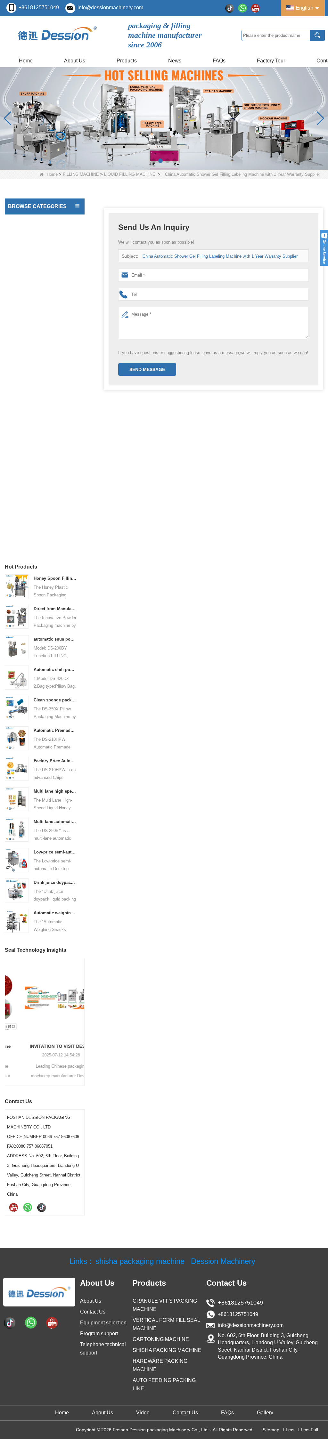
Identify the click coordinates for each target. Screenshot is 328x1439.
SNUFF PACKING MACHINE (38, 401)
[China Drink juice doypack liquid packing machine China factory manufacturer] (17, 890)
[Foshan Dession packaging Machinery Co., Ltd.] (39, 1291)
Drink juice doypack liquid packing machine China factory (55, 882)
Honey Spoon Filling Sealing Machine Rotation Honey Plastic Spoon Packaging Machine (55, 578)
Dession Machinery (223, 1261)
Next (82, 1013)
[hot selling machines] (164, 118)
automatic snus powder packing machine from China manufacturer (55, 639)
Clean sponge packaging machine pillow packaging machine (55, 700)
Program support (99, 1333)
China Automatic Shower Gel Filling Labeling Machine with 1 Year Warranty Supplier (220, 256)
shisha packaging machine (139, 1261)
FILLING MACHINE (81, 174)
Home (26, 60)
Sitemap (271, 1429)
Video (143, 1412)
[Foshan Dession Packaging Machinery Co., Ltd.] (57, 35)
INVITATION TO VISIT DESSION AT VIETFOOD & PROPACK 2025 (44, 1046)
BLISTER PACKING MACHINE (40, 486)
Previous (7, 1013)
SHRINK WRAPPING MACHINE (31, 528)
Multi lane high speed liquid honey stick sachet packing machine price (55, 791)
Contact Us (92, 1311)
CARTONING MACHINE (34, 413)
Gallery (265, 1412)
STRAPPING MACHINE (33, 511)
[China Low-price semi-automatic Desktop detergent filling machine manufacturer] (17, 859)
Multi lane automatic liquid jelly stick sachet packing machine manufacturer (55, 821)
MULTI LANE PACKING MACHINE (33, 339)
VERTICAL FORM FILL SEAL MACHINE (39, 224)
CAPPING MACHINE (30, 297)
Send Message (147, 369)
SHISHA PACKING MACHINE (39, 388)
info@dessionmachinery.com (110, 7)
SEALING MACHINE (30, 499)
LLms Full (308, 1429)
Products (127, 60)
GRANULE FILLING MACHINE (30, 256)
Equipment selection (103, 1322)
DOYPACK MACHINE (31, 323)
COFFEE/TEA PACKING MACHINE (34, 372)
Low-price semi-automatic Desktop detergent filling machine (55, 852)
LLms (288, 1429)
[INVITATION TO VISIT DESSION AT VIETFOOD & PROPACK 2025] (44, 997)
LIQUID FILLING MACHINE (129, 174)
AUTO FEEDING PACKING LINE (37, 470)
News (174, 60)
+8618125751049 (39, 7)
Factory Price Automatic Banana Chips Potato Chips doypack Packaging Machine (55, 760)
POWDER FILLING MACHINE (42, 272)
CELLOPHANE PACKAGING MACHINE (38, 450)
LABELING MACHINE (31, 310)
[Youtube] (255, 8)
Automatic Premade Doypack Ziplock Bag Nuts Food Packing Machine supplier (55, 730)
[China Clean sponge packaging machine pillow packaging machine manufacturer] (17, 707)
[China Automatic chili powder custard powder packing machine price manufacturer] (17, 677)
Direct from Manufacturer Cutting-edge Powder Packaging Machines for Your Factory (55, 608)
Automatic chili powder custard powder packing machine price (55, 669)
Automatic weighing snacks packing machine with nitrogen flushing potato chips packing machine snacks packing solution (55, 912)
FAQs (219, 60)
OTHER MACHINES (30, 544)
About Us (74, 60)
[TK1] (229, 8)
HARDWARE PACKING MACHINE (33, 430)
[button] (153, 160)
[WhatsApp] (242, 8)
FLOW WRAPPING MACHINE (40, 355)
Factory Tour (271, 60)
